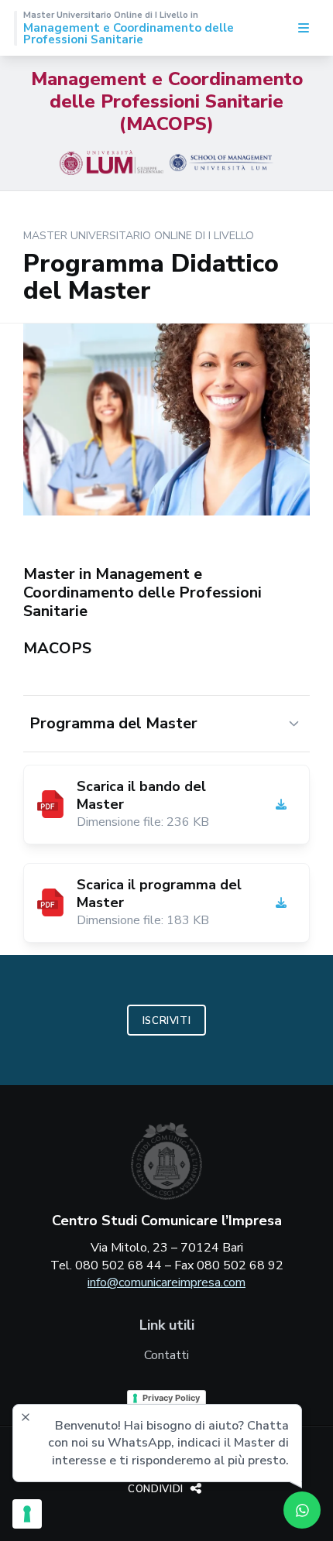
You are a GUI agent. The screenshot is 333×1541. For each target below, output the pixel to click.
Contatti (166, 1355)
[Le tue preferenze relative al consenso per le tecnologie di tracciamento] (27, 1514)
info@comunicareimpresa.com (166, 1282)
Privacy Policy (171, 1397)
